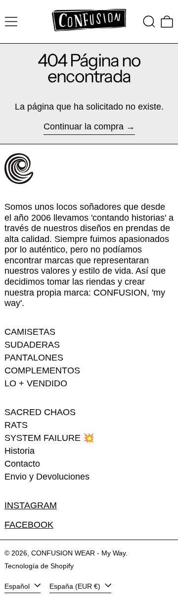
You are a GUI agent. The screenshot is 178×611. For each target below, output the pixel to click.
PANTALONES (33, 358)
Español (18, 586)
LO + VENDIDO (35, 383)
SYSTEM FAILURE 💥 (49, 438)
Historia (19, 451)
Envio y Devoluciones (46, 477)
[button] (149, 21)
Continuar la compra (84, 126)
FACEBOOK (28, 525)
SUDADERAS (32, 345)
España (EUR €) (75, 586)
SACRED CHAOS (40, 412)
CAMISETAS (29, 332)
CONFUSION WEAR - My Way (78, 553)
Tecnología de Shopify (39, 566)
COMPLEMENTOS (42, 370)
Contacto (22, 464)
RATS (16, 425)
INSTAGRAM (30, 505)
